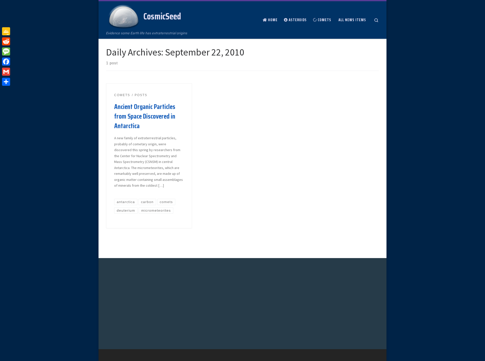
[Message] (6, 51)
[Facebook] (6, 62)
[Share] (6, 82)
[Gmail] (6, 72)
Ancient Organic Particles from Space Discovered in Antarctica (144, 116)
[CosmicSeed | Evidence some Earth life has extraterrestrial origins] (124, 15)
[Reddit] (6, 41)
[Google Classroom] (6, 31)
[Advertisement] (144, 302)
